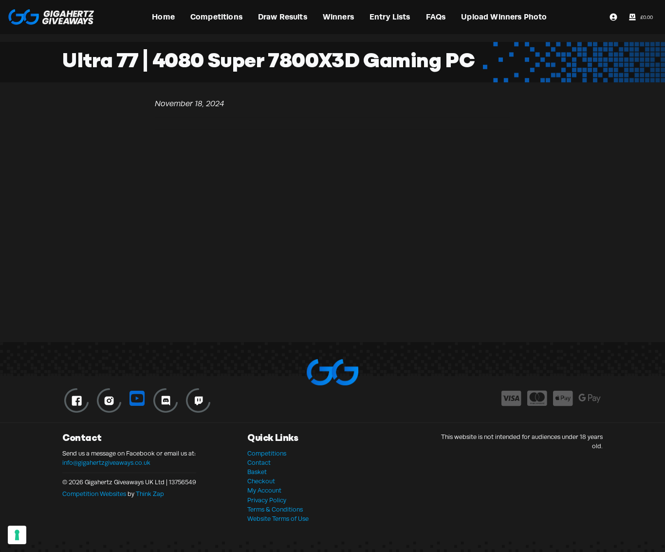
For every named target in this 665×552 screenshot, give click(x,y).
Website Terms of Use (278, 518)
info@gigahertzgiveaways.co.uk (106, 462)
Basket (257, 472)
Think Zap (150, 494)
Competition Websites (94, 494)
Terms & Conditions (275, 509)
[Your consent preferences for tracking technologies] (17, 535)
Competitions (266, 453)
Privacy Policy (266, 500)
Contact (259, 462)
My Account (264, 490)
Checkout (261, 481)
